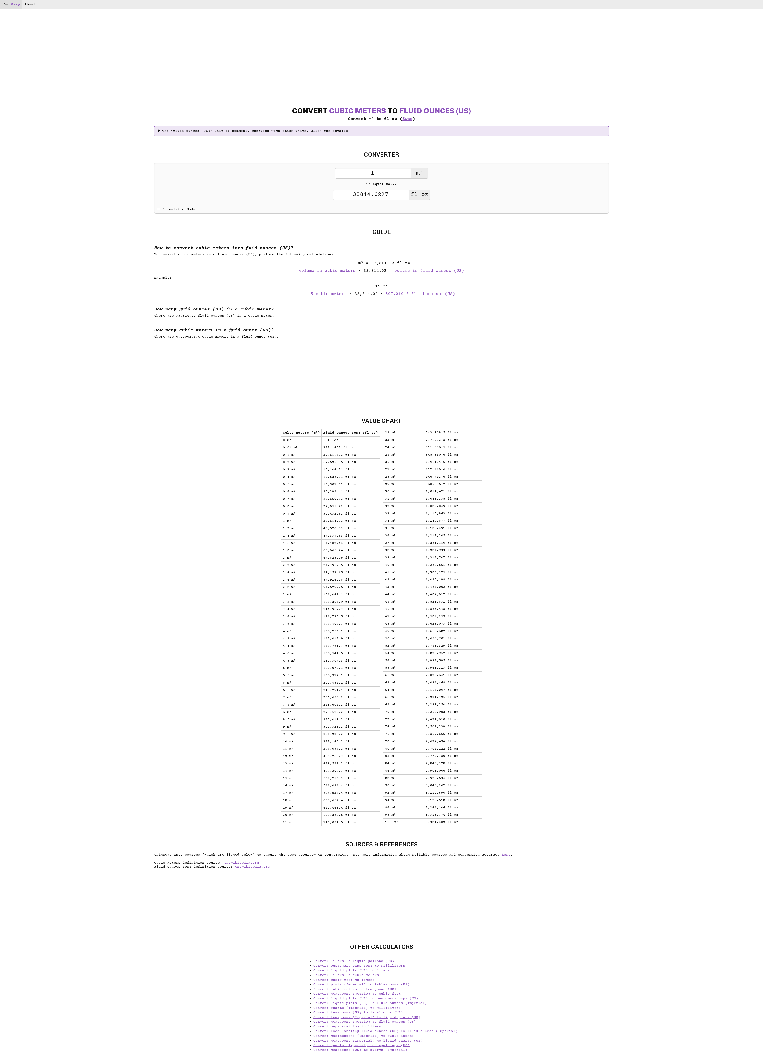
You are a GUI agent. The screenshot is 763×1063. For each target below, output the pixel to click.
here (506, 855)
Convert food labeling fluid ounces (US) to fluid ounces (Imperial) (385, 1031)
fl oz (419, 194)
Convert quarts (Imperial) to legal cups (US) (361, 1045)
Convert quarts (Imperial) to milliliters (357, 1008)
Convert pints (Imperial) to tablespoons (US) (361, 985)
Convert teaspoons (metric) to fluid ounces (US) (364, 1022)
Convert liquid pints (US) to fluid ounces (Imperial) (370, 1003)
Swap (407, 119)
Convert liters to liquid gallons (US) (353, 961)
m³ (419, 173)
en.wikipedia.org (241, 863)
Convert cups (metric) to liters (347, 1027)
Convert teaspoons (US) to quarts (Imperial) (360, 1050)
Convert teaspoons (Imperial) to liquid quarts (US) (368, 1041)
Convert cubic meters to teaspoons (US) (354, 989)
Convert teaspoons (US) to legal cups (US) (358, 1013)
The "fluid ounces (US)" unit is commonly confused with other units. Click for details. (256, 131)
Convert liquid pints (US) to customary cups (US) (365, 999)
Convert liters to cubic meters (346, 975)
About (30, 4)
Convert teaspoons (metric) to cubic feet (357, 994)
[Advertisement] (37, 531)
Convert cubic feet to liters (344, 980)
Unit (11, 4)
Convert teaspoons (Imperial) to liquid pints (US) (366, 1017)
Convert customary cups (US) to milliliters (359, 966)
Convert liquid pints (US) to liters (351, 971)
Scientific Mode (179, 209)
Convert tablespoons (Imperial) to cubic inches (363, 1036)
